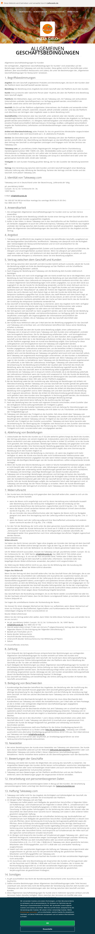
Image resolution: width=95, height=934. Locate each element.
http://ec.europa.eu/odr (55, 729)
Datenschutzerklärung (65, 786)
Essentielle (47, 929)
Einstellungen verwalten (28, 912)
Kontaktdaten (57, 11)
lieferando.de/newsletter (60, 750)
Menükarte (24, 11)
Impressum (72, 11)
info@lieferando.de (19, 196)
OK (47, 923)
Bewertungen (40, 11)
